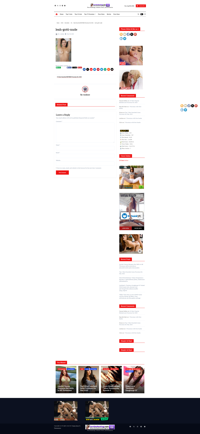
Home (61, 14)
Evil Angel (128, 369)
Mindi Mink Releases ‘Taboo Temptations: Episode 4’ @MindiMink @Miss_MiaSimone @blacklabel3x (132, 279)
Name (58, 145)
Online (123, 160)
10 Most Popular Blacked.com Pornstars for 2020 (129, 101)
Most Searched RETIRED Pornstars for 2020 (70, 77)
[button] (145, 14)
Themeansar (57, 428)
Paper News (75, 426)
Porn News (101, 14)
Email (58, 152)
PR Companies (61, 369)
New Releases (136, 369)
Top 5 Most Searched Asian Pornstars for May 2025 (129, 113)
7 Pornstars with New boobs (134, 118)
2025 (82, 369)
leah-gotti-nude (66, 29)
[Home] (56, 14)
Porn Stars (116, 14)
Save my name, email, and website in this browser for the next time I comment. (79, 168)
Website (58, 160)
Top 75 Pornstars (89, 14)
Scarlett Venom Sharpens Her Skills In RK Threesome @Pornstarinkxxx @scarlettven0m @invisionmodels (131, 266)
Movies (109, 14)
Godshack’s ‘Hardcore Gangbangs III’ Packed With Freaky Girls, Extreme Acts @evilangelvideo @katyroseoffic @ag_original (132, 287)
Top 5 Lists (69, 14)
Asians (87, 369)
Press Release (71, 369)
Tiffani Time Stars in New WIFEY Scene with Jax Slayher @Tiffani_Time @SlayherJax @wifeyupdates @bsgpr (130, 296)
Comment (59, 121)
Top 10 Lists (78, 14)
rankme (62, 34)
